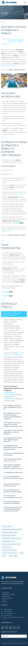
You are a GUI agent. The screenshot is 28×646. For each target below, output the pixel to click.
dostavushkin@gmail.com (9, 613)
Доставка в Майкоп (7, 526)
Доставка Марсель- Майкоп (9, 535)
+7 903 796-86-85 (9, 394)
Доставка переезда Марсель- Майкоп (11, 544)
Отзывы (4, 601)
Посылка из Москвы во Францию (15, 41)
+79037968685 (16, 223)
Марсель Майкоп (13, 555)
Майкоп (22, 552)
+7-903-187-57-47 (9, 399)
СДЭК (13, 65)
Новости (4, 599)
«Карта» (6, 330)
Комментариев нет (8, 43)
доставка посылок (6, 547)
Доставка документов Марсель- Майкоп (12, 529)
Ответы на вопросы (7, 598)
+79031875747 (5, 296)
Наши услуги (5, 592)
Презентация (5, 596)
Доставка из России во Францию (15, 39)
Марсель (4, 555)
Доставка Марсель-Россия (8, 541)
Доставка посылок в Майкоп (9, 550)
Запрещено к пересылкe (8, 594)
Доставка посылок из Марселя (15, 40)
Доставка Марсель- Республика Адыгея (11, 538)
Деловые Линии (6, 65)
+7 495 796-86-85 (9, 392)
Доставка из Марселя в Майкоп (10, 532)
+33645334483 (19, 194)
